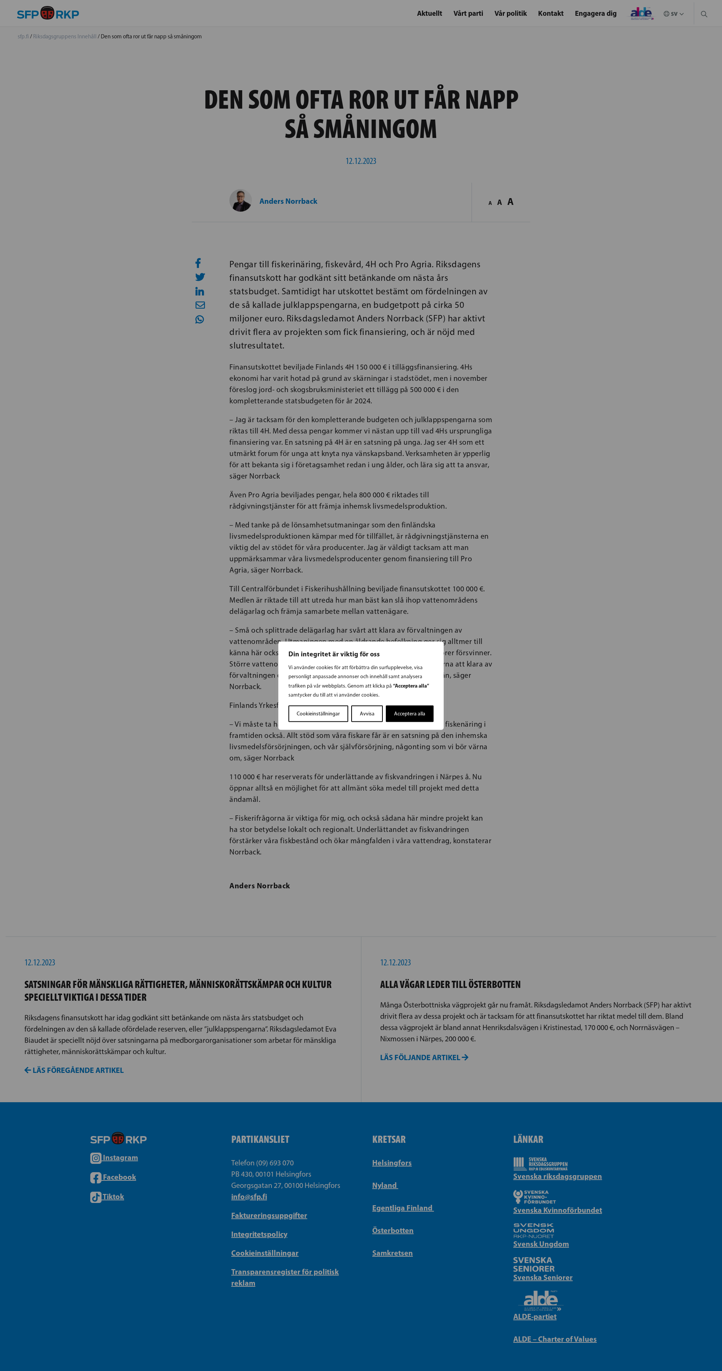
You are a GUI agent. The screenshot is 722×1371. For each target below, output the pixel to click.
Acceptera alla (409, 713)
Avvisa (367, 713)
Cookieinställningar (318, 713)
